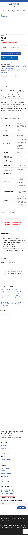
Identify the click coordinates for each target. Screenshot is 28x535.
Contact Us (5, 476)
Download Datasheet (10, 42)
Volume (4, 47)
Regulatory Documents (8, 462)
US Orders (5, 470)
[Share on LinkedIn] (16, 76)
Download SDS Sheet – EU (13, 224)
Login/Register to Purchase (11, 53)
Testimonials (5, 453)
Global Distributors (7, 473)
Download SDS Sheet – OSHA (13, 222)
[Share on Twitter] (8, 76)
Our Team (4, 448)
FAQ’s (4, 479)
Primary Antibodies (11, 10)
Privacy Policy (6, 481)
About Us (4, 445)
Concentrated (4, 72)
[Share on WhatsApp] (2, 76)
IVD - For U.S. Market (21, 66)
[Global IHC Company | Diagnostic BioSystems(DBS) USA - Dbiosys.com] (13, 5)
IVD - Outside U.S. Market (7, 68)
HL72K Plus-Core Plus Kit (19, 70)
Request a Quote (9, 58)
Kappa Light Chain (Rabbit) (19, 303)
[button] (2, 5)
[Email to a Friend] (11, 76)
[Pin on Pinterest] (14, 76)
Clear (25, 45)
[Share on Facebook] (5, 76)
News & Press (6, 459)
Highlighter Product (8, 70)
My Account (5, 468)
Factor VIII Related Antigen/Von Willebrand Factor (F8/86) (7, 304)
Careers (4, 451)
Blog (3, 456)
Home (4, 10)
